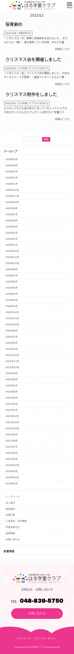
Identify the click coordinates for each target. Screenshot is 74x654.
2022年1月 (12, 410)
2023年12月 (12, 312)
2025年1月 (12, 244)
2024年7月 (12, 275)
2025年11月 (12, 196)
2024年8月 (12, 269)
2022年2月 (12, 403)
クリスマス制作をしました (31, 94)
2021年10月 (12, 428)
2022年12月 (12, 355)
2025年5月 (12, 226)
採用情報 (10, 533)
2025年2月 (12, 238)
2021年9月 (12, 434)
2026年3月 (12, 171)
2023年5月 (12, 342)
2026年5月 (12, 159)
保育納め (14, 24)
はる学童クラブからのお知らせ (33, 68)
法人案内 (10, 502)
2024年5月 (12, 287)
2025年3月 (12, 232)
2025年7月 (12, 214)
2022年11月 (12, 361)
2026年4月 (12, 165)
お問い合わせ (13, 539)
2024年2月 (12, 300)
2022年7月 (12, 385)
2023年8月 (12, 330)
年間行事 (10, 514)
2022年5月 (12, 391)
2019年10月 (12, 477)
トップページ (13, 496)
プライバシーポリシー (45, 638)
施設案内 (10, 508)
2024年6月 (12, 281)
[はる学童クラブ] (32, 5)
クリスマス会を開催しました (33, 60)
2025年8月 (12, 208)
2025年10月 (12, 202)
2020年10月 (12, 465)
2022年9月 (12, 373)
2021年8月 (12, 440)
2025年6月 (12, 220)
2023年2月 (12, 349)
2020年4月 (12, 471)
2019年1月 (12, 483)
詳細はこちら (62, 49)
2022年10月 (12, 367)
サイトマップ (24, 638)
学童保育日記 (24, 33)
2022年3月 (12, 397)
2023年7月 (12, 336)
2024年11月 (12, 257)
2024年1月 (12, 306)
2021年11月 (12, 422)
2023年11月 (12, 318)
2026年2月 (12, 177)
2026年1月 (12, 183)
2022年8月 (12, 379)
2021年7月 (12, 446)
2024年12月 (12, 251)
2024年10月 (12, 263)
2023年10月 (12, 324)
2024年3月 (12, 293)
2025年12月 (12, 189)
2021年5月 (12, 459)
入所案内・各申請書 (16, 521)
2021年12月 (12, 416)
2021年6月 (12, 452)
